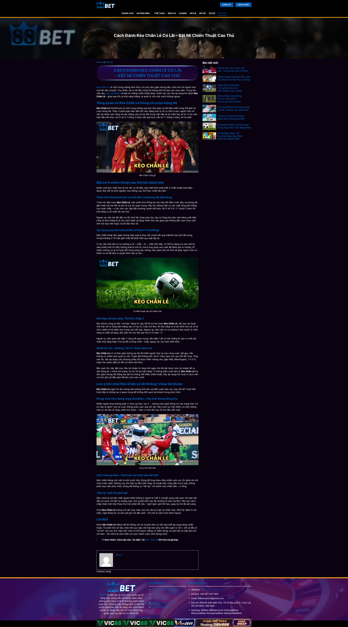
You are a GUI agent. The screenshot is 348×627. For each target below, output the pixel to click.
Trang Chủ (127, 13)
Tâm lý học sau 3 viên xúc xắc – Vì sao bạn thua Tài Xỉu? (232, 69)
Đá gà (193, 13)
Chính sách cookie (161, 598)
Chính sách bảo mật (162, 594)
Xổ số (212, 13)
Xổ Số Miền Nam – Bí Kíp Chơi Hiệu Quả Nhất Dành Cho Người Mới (229, 136)
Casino (183, 13)
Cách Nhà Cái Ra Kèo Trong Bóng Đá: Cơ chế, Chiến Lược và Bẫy (229, 88)
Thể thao (159, 13)
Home (100, 62)
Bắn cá (172, 13)
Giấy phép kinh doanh (163, 589)
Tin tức (222, 13)
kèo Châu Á (151, 539)
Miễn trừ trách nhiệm (162, 602)
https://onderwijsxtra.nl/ (213, 589)
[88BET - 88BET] (106, 4)
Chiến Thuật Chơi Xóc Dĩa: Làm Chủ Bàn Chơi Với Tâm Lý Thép (233, 78)
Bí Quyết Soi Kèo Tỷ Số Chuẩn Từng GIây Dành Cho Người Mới (234, 126)
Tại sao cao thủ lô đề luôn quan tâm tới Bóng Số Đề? (231, 117)
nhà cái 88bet (113, 93)
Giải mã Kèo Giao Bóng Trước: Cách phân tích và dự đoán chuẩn (229, 98)
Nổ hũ (202, 13)
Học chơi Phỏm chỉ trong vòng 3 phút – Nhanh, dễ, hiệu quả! (233, 108)
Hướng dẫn (143, 13)
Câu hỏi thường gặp (162, 607)
